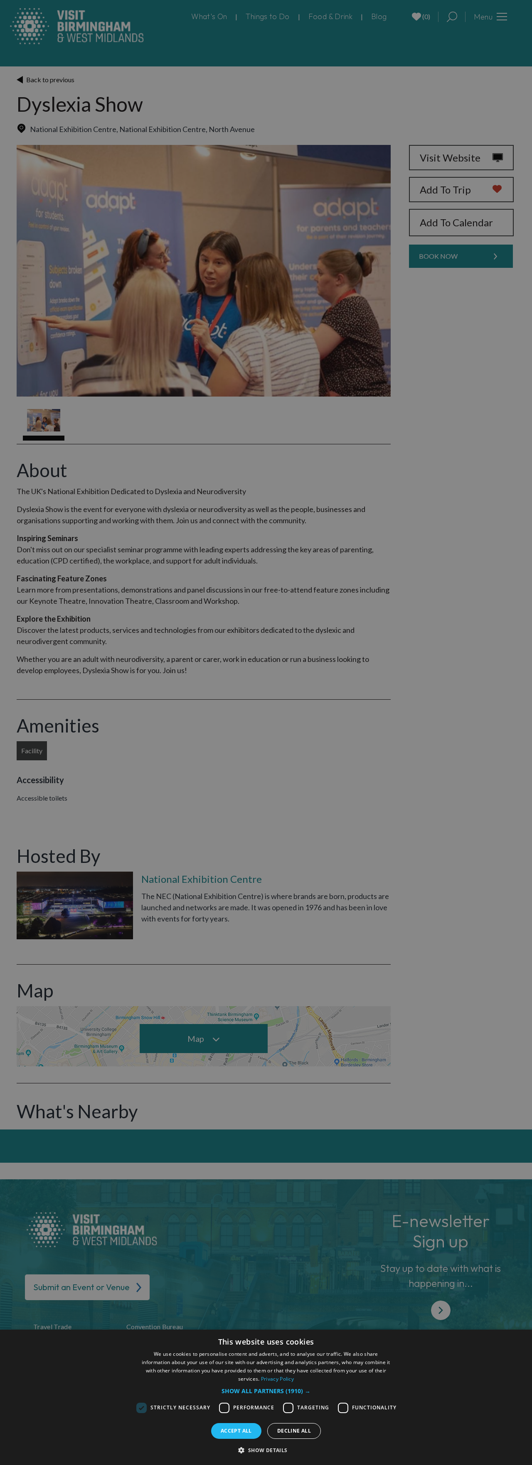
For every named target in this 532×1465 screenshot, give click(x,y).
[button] (266, 1391)
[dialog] (266, 1397)
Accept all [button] (236, 1430)
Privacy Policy (277, 1378)
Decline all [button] (294, 1430)
